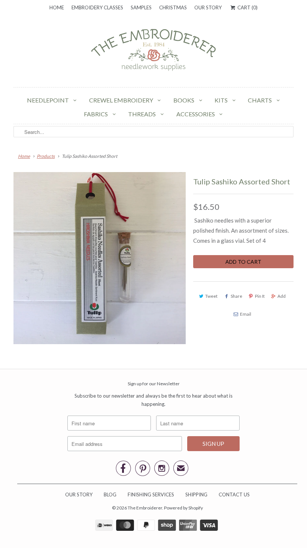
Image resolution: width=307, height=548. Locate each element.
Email (245, 314)
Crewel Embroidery (121, 100)
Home (56, 7)
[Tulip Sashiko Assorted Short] (99, 258)
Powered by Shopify (183, 508)
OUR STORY (78, 495)
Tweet (211, 296)
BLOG (110, 495)
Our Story (208, 7)
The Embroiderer (145, 508)
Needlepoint (48, 100)
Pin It (260, 296)
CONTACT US (234, 495)
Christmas (173, 7)
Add (281, 296)
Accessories (196, 113)
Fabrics (96, 113)
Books (184, 100)
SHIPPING (196, 495)
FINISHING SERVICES (151, 495)
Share (236, 296)
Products (46, 156)
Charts (260, 100)
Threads (142, 113)
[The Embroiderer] (153, 52)
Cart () (246, 7)
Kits (222, 100)
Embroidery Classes (97, 7)
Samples (141, 7)
